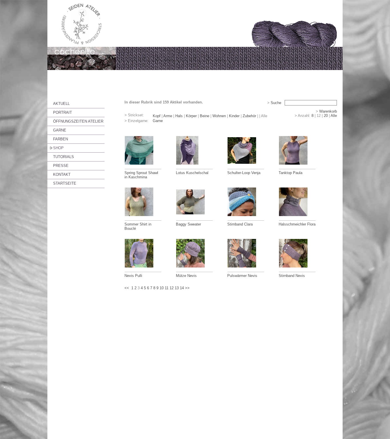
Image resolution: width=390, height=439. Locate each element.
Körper (191, 116)
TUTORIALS (63, 157)
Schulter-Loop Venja (243, 173)
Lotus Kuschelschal (192, 173)
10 (162, 288)
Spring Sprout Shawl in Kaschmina (141, 175)
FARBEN (60, 139)
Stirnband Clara (240, 224)
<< (126, 288)
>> (187, 288)
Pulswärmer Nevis (242, 276)
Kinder (234, 116)
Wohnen (219, 116)
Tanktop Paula (290, 173)
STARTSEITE (64, 183)
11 (166, 288)
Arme (167, 116)
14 (182, 288)
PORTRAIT (62, 112)
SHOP (58, 148)
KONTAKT (62, 174)
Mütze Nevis (186, 276)
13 (177, 288)
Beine (204, 116)
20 (326, 115)
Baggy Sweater (188, 224)
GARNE (59, 130)
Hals (179, 116)
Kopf (156, 116)
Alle (334, 115)
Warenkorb (328, 111)
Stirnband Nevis (292, 276)
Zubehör (249, 116)
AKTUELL (61, 103)
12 (172, 288)
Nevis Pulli (133, 276)
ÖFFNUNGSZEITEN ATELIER (78, 121)
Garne (158, 121)
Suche (276, 103)
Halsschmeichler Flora (297, 224)
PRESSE (61, 165)
